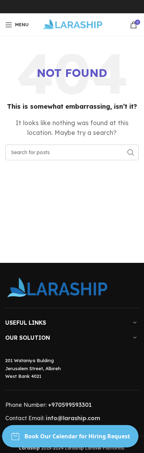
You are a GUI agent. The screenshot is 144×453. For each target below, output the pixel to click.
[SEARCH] (131, 152)
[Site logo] (72, 24)
